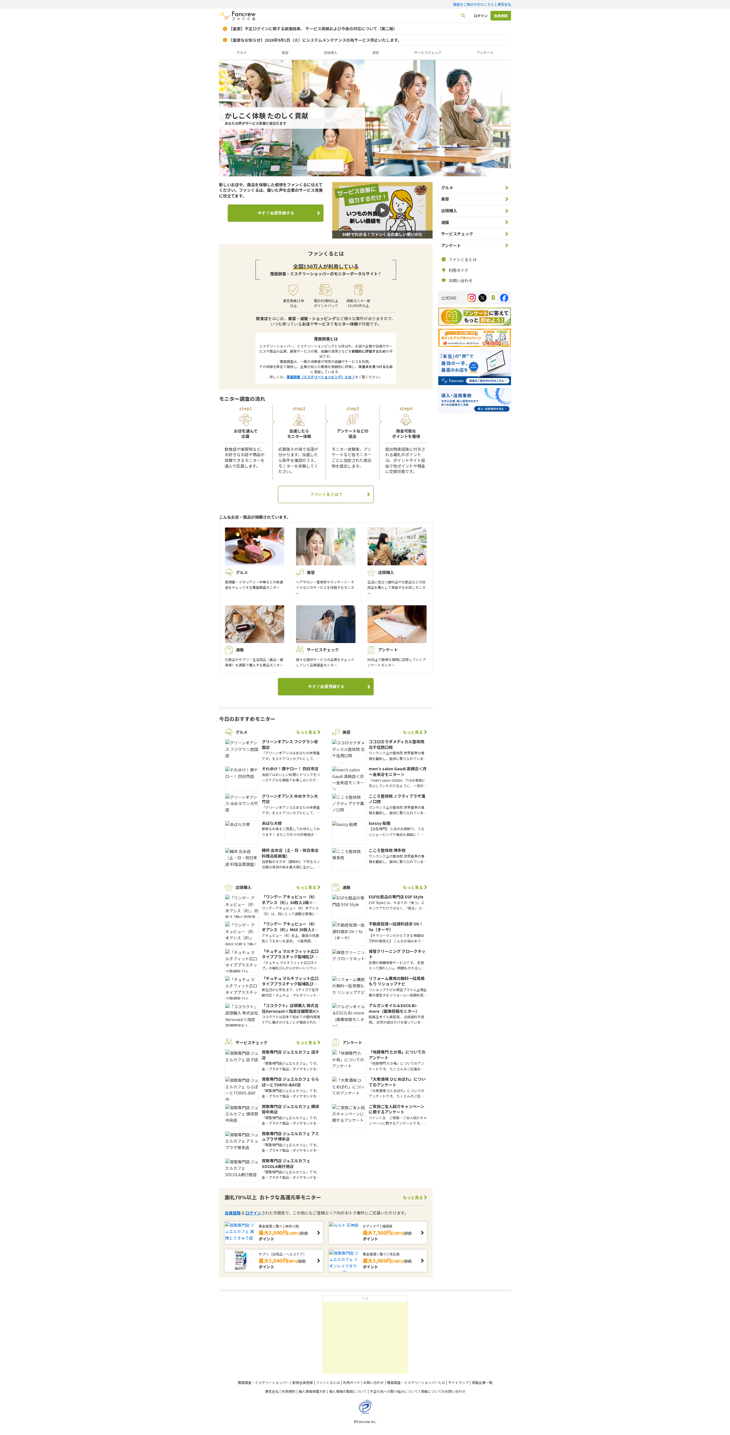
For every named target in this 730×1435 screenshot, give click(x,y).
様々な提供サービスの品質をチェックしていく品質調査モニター (325, 657)
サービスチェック (427, 52)
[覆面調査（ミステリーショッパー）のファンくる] (237, 16)
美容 (285, 52)
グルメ (241, 52)
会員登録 (501, 15)
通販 (375, 52)
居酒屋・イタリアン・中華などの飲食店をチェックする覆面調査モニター (254, 579)
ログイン (481, 15)
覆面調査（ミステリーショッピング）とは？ (321, 376)
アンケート (485, 52)
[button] (382, 210)
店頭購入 (330, 52)
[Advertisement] (365, 1338)
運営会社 (504, 4)
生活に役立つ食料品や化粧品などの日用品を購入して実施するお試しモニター (396, 582)
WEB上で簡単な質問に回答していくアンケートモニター (396, 657)
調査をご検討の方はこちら (473, 4)
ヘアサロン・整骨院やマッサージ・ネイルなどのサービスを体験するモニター (325, 582)
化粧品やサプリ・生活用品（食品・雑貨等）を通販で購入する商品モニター (254, 657)
